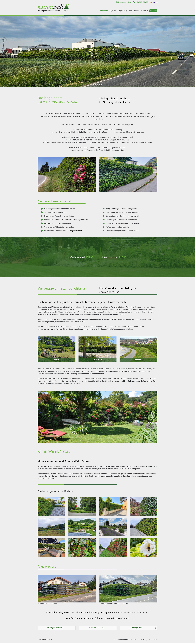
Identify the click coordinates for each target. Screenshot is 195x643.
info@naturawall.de (124, 2)
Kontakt (144, 10)
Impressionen (134, 10)
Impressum (153, 639)
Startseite (104, 10)
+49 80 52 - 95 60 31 (141, 2)
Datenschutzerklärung (138, 639)
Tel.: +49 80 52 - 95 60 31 (97, 627)
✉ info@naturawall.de (55, 627)
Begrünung (122, 10)
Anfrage (153, 10)
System (113, 10)
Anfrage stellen (138, 627)
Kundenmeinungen (120, 639)
